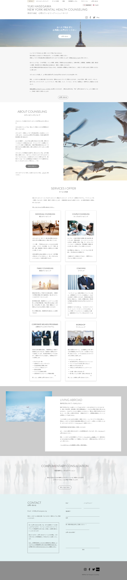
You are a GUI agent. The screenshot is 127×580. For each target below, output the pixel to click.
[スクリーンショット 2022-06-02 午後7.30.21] (98, 569)
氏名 (67, 503)
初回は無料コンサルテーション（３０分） (40, 89)
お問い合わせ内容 (70, 532)
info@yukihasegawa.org (39, 511)
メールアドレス (87, 503)
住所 (67, 517)
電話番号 (68, 511)
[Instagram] (86, 17)
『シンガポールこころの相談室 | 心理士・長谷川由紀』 (73, 445)
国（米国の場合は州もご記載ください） (76, 524)
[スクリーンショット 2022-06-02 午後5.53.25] (98, 17)
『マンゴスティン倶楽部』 (89, 437)
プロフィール (76, 58)
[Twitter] (94, 17)
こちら (43, 172)
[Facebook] (90, 17)
